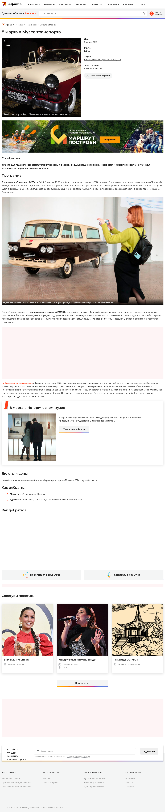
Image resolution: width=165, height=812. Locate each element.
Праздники (113, 4)
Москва (46, 778)
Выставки (81, 4)
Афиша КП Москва (14, 25)
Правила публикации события (16, 782)
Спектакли (96, 4)
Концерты (49, 4)
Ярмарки (128, 4)
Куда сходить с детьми (95, 778)
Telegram (129, 786)
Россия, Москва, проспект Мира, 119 (102, 59)
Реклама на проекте (159, 14)
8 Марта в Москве (48, 25)
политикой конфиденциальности (78, 756)
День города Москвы (94, 786)
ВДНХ (87, 50)
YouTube (129, 782)
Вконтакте (130, 778)
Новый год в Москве (94, 782)
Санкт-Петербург (51, 782)
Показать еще (82, 683)
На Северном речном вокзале (17, 383)
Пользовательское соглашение (16, 786)
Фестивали (65, 4)
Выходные (34, 4)
